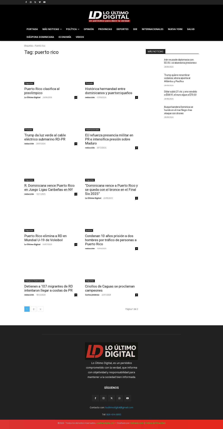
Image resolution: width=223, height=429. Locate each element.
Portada (89, 83)
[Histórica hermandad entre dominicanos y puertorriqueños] (111, 71)
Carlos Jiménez (92, 295)
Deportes (29, 83)
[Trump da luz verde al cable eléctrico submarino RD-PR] (50, 118)
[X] (35, 2)
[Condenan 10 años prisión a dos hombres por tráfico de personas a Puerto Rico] (111, 218)
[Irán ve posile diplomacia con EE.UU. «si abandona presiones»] (154, 63)
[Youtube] (44, 2)
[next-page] (40, 309)
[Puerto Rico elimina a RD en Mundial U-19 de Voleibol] (50, 218)
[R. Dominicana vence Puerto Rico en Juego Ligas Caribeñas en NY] (50, 168)
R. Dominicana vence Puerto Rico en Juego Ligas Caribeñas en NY (49, 188)
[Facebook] (26, 2)
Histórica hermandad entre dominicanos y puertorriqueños (108, 91)
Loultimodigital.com (105, 423)
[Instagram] (31, 2)
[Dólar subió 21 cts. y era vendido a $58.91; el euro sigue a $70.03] (154, 95)
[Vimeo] (40, 2)
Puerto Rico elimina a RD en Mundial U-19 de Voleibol (45, 238)
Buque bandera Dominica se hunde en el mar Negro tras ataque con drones (178, 110)
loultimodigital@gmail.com (119, 407)
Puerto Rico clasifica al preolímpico (42, 91)
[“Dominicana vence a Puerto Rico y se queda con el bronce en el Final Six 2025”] (111, 168)
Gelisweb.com (136, 423)
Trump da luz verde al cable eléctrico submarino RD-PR (45, 137)
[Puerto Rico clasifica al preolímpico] (50, 71)
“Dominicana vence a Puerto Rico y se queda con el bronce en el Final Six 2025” (111, 190)
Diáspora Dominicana (34, 281)
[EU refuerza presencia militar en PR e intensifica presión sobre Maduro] (111, 118)
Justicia (89, 230)
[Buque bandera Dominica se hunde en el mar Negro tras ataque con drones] (154, 111)
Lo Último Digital (32, 97)
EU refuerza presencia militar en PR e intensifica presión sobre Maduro (109, 139)
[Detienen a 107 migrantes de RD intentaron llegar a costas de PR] (50, 269)
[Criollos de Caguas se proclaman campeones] (111, 269)
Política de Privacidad (155, 423)
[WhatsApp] (119, 398)
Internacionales (92, 129)
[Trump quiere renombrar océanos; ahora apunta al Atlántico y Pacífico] (154, 79)
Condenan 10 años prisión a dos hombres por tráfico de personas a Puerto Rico (110, 240)
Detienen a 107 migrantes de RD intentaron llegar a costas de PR (48, 288)
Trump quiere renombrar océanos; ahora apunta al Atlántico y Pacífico (177, 78)
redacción (90, 97)
